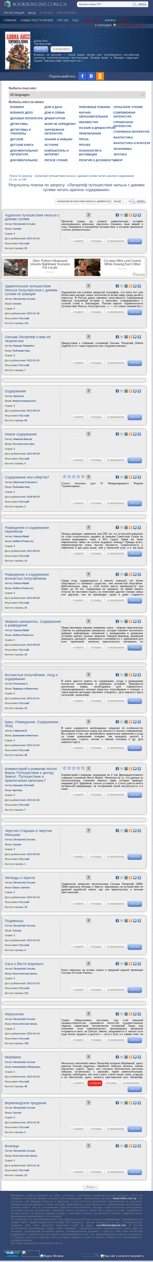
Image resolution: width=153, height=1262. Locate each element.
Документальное (24, 160)
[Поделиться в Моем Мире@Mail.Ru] (126, 215)
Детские (16, 139)
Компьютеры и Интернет (56, 152)
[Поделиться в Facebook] (117, 215)
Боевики (17, 107)
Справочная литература (123, 124)
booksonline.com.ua (124, 1198)
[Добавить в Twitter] (134, 215)
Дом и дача (53, 107)
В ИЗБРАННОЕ (61, 49)
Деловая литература (26, 118)
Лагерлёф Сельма (24, 299)
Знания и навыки (58, 139)
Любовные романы (94, 107)
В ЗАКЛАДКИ (104, 25)
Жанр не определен (60, 124)
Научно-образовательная (93, 114)
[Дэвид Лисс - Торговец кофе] (17, 68)
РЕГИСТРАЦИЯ (14, 13)
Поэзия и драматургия (97, 128)
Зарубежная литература (54, 131)
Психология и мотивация (90, 152)
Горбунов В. (20, 730)
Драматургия (54, 118)
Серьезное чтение (128, 107)
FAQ (75, 20)
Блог (123, 20)
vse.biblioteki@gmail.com (111, 1225)
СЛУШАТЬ (95, 1083)
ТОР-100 (62, 20)
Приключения (90, 133)
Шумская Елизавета (25, 482)
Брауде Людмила (23, 345)
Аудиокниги (91, 20)
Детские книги (21, 144)
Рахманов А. (20, 683)
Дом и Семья (54, 112)
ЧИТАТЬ (41, 49)
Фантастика (123, 137)
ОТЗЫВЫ (95, 241)
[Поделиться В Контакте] (139, 215)
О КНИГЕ (78, 241)
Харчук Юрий (21, 536)
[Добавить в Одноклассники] (130, 215)
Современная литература (124, 114)
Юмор (118, 160)
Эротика (120, 154)
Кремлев (18, 396)
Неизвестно (88, 122)
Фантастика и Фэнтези (131, 143)
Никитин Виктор (22, 439)
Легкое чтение (56, 160)
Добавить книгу (132, 25)
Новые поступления (37, 20)
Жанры (110, 20)
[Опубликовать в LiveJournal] (121, 215)
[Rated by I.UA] (31, 1255)
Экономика (122, 148)
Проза (84, 139)
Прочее (84, 144)
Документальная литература (24, 152)
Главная (10, 20)
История (51, 144)
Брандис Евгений (23, 785)
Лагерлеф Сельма (24, 224)
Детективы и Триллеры (20, 131)
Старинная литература (131, 131)
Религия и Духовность (97, 160)
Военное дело (21, 112)
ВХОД (32, 13)
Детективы (19, 124)
